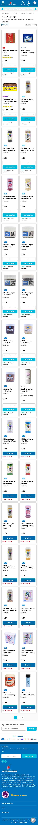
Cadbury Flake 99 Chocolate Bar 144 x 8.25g (10, 100)
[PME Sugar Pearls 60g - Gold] (28, 86)
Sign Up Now (29, 756)
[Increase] (15, 65)
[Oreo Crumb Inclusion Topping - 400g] (28, 38)
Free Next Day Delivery (14, 9)
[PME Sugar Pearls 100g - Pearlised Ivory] (28, 184)
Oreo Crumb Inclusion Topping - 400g (27, 51)
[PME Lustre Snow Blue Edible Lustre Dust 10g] (28, 680)
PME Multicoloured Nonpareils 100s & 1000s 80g (9, 609)
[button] (36, 9)
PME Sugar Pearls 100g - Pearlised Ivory (27, 197)
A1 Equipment (22, 822)
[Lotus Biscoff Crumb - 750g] (10, 38)
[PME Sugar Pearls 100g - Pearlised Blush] (10, 553)
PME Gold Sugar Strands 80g (8, 525)
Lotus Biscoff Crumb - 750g (10, 51)
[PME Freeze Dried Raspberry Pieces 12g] (28, 511)
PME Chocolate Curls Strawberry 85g (9, 694)
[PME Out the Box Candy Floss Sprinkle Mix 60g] (10, 638)
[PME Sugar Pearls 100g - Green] (10, 468)
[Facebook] (2, 761)
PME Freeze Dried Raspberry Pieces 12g (27, 525)
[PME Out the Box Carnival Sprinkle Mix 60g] (28, 638)
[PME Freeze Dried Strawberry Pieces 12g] (10, 184)
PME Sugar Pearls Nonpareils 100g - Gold (27, 567)
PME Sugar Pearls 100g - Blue (27, 440)
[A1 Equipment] (11, 3)
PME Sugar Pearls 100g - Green (9, 482)
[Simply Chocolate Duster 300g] (28, 376)
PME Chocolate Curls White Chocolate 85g (26, 342)
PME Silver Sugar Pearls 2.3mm (9, 245)
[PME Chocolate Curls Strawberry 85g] (10, 680)
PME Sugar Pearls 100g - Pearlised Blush (9, 567)
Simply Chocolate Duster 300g (27, 390)
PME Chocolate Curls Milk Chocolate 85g (8, 390)
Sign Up (31, 728)
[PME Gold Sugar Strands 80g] (10, 511)
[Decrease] (5, 65)
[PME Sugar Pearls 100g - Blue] (28, 426)
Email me (10, 453)
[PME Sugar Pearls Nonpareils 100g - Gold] (28, 553)
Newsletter (4, 747)
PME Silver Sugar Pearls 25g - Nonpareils (27, 294)
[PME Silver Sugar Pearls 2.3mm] (10, 232)
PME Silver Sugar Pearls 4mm (27, 245)
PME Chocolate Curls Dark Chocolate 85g (8, 342)
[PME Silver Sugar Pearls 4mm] (28, 232)
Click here (25, 749)
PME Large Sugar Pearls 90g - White (9, 440)
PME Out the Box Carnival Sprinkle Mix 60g (27, 652)
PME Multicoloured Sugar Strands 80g (27, 149)
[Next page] (22, 717)
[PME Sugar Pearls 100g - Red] (28, 468)
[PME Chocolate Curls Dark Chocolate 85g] (10, 328)
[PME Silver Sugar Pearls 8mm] (10, 280)
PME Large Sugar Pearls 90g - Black (9, 149)
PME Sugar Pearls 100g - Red (27, 482)
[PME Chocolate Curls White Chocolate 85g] (28, 328)
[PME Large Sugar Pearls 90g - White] (10, 426)
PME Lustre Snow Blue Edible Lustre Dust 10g (27, 694)
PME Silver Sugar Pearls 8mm (9, 294)
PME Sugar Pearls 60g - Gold (27, 100)
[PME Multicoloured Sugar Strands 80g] (28, 136)
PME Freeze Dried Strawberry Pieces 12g (9, 197)
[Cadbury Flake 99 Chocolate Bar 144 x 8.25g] (10, 86)
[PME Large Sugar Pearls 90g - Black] (10, 136)
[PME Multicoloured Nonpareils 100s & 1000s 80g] (10, 595)
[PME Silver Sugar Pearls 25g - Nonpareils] (28, 280)
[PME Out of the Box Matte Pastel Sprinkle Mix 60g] (28, 595)
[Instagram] (5, 761)
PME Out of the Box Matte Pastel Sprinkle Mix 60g (28, 609)
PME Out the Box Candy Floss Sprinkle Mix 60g (9, 652)
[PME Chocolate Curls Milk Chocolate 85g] (10, 376)
